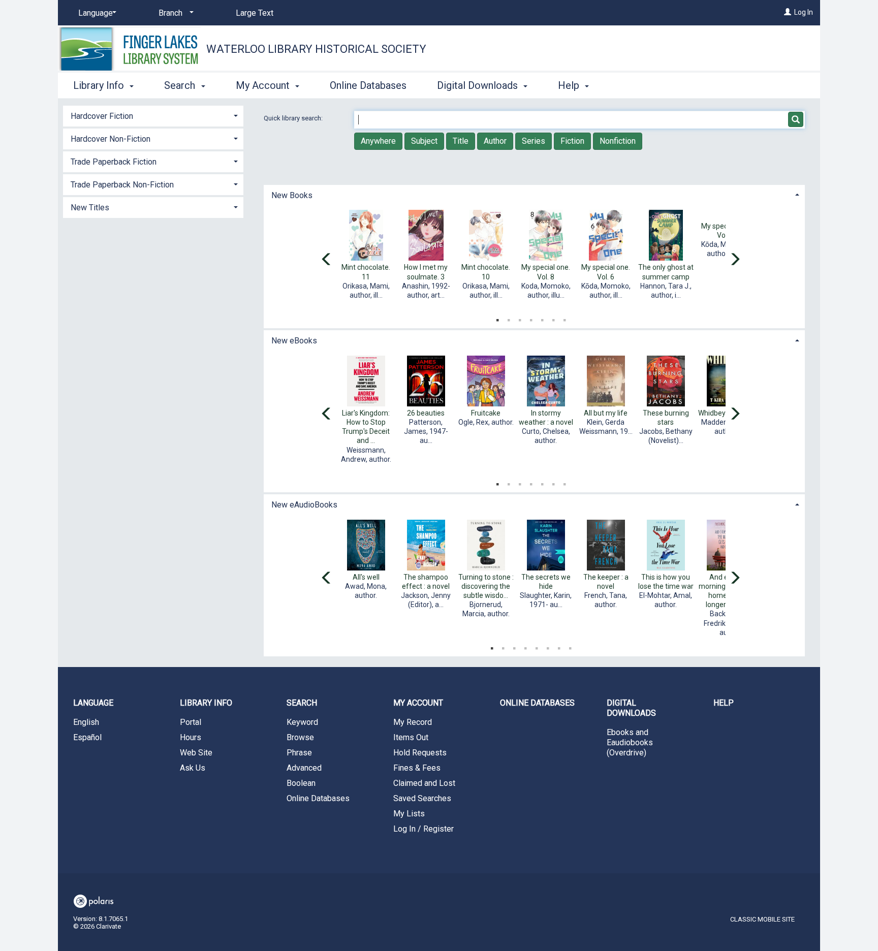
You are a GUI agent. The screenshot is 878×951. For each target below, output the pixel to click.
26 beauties (426, 413)
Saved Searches (422, 798)
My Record (412, 722)
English (86, 722)
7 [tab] (564, 318)
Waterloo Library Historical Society (316, 49)
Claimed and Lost (424, 783)
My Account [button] (264, 85)
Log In (803, 12)
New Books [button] (291, 195)
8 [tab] (570, 646)
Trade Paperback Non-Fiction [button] (122, 184)
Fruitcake (485, 413)
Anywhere (378, 141)
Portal (190, 722)
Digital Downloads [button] (478, 85)
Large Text (254, 13)
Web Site (196, 752)
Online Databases (368, 85)
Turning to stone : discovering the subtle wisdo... (486, 586)
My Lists (409, 813)
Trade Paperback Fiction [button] (113, 162)
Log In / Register (423, 829)
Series (533, 141)
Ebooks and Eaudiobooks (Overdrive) (630, 742)
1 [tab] (497, 318)
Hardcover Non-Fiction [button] (110, 139)
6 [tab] (553, 318)
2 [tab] (509, 318)
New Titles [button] (90, 207)
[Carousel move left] (327, 260)
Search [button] (181, 85)
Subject (424, 141)
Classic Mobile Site (762, 919)
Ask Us (192, 768)
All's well (366, 577)
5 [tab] (542, 318)
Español (87, 737)
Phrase (299, 752)
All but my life (606, 413)
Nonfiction (618, 141)
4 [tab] (531, 318)
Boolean (301, 783)
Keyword (302, 722)
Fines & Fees (417, 768)
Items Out (410, 737)
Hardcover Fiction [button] (102, 116)
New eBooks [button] (294, 340)
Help (723, 703)
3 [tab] (520, 318)
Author (495, 141)
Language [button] (93, 703)
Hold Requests (420, 752)
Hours (190, 737)
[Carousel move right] (735, 260)
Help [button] (570, 85)
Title (460, 141)
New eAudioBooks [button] (304, 505)
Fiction (572, 141)
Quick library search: (294, 118)
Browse (300, 737)
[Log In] (787, 12)
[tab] (534, 194)
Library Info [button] (100, 85)
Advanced (304, 768)
